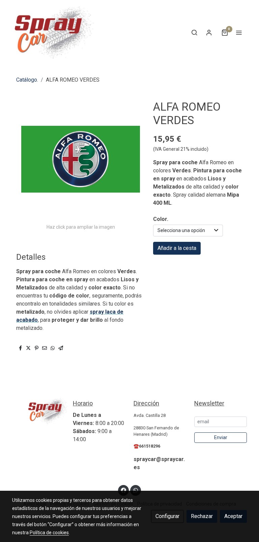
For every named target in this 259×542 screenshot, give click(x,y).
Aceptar (233, 516)
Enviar (220, 437)
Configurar (167, 516)
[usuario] (209, 32)
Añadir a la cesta (176, 248)
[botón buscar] (194, 32)
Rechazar (202, 516)
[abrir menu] (239, 32)
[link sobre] (38, 411)
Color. (160, 219)
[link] (55, 32)
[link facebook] (123, 490)
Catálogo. (27, 80)
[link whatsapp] (136, 490)
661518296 (149, 446)
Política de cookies (49, 532)
